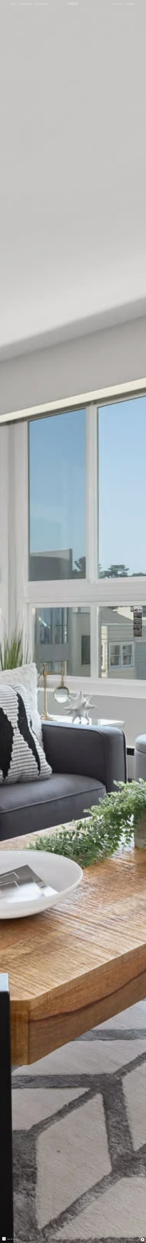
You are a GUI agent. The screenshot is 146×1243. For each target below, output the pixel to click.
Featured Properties (25, 4)
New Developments (41, 4)
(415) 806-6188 (129, 4)
